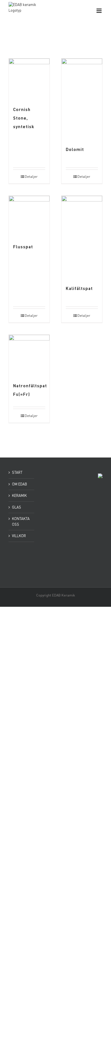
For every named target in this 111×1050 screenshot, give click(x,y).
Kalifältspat (79, 288)
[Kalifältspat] (81, 237)
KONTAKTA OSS (21, 521)
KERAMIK (19, 495)
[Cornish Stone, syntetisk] (29, 79)
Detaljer (31, 176)
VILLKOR (19, 535)
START (17, 472)
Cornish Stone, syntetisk (23, 118)
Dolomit (75, 149)
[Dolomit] (81, 99)
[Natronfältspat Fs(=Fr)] (29, 355)
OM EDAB (19, 484)
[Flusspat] (29, 216)
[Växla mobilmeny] (99, 11)
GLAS (16, 507)
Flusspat (23, 246)
